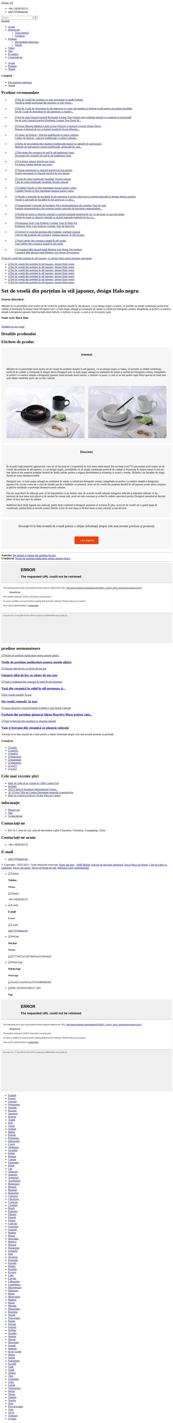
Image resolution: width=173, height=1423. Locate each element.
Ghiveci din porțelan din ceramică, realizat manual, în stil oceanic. (50, 234)
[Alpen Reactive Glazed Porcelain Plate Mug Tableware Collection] (36, 708)
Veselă (18, 45)
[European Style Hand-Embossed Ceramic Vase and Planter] (31, 681)
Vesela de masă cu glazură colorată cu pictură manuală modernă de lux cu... (55, 217)
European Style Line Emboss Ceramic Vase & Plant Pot (44, 226)
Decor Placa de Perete (136, 864)
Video (11, 48)
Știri (10, 51)
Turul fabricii (22, 32)
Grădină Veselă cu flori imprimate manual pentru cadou (44, 190)
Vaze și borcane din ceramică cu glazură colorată (35, 727)
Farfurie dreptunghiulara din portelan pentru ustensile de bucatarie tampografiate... (58, 208)
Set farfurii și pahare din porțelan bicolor (34, 555)
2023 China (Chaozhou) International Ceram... (33, 789)
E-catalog (13, 54)
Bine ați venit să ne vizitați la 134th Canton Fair (33, 783)
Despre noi (14, 29)
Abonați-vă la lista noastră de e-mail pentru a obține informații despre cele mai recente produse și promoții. (57, 734)
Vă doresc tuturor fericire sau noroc (34, 164)
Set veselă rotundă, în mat (19, 701)
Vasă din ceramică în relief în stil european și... (33, 688)
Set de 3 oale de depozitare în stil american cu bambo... (44, 111)
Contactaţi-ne (15, 57)
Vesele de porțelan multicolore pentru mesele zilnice (42, 558)
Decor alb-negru (21, 867)
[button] (86, 540)
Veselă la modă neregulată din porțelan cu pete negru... (44, 102)
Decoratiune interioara (27, 41)
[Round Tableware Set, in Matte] (16, 694)
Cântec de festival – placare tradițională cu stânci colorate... (46, 138)
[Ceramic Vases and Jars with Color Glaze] (28, 721)
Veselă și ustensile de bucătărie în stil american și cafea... (45, 199)
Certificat (20, 35)
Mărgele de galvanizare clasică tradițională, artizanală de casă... (48, 146)
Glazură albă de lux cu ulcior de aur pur (29, 675)
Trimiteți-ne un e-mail (12, 326)
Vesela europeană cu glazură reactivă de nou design (42, 173)
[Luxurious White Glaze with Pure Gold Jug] (23, 668)
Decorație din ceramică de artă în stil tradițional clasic (43, 155)
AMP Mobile (83, 864)
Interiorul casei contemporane (73, 867)
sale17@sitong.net (18, 859)
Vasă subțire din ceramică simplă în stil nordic (39, 243)
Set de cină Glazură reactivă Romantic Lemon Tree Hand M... (48, 120)
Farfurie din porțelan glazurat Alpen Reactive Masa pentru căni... (46, 714)
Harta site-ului (66, 864)
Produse (12, 38)
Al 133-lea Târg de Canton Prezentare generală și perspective (40, 792)
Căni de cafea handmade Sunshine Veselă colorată (41, 182)
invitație (12, 786)
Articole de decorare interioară (107, 864)
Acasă (11, 26)
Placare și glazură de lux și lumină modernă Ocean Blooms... (47, 129)
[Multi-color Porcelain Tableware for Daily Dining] (30, 655)
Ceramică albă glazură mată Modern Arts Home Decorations (47, 252)
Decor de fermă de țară (44, 867)
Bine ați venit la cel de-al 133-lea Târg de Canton (34, 795)
